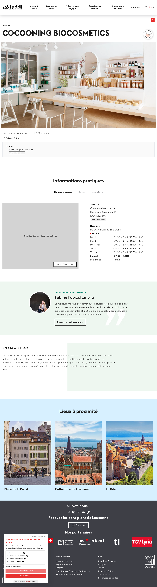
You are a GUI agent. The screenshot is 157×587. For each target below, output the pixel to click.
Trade (101, 567)
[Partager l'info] (153, 20)
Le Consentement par (25, 581)
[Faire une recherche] (145, 7)
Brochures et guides (108, 578)
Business (135, 7)
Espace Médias (105, 571)
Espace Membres (64, 564)
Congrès (102, 564)
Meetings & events (107, 561)
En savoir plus (10, 137)
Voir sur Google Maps (65, 264)
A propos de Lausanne (118, 7)
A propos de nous (64, 561)
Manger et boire (51, 7)
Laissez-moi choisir (26, 571)
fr (150, 7)
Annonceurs (104, 574)
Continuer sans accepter (39, 536)
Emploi (59, 567)
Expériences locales (95, 7)
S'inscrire (80, 525)
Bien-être (6, 25)
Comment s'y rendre (98, 220)
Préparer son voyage (72, 7)
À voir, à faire (34, 7)
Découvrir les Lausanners (70, 322)
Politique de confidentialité (69, 574)
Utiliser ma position (17, 153)
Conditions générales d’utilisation (73, 571)
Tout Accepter (25, 576)
